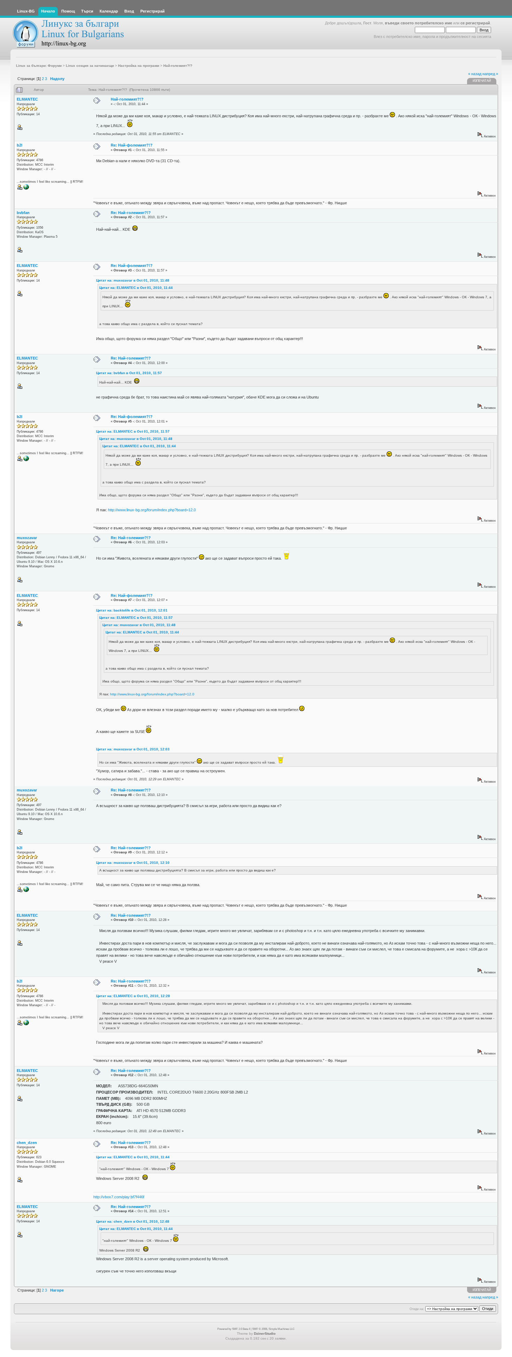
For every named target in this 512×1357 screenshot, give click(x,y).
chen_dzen (27, 1143)
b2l (19, 145)
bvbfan (23, 213)
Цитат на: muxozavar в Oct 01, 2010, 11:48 (132, 280)
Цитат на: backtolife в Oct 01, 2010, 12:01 (132, 610)
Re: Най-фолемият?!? (132, 145)
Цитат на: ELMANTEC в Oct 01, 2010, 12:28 (133, 996)
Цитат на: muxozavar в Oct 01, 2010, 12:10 (133, 863)
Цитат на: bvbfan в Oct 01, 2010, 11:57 (129, 373)
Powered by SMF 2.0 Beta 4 (233, 1329)
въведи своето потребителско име (418, 23)
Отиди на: (417, 1309)
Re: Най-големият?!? (131, 213)
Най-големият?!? (127, 99)
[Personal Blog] (26, 188)
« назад (474, 74)
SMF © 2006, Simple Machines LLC (273, 1329)
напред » (490, 74)
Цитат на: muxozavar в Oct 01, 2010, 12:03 (133, 749)
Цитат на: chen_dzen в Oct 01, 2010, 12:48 (132, 1221)
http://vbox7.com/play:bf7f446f (118, 1197)
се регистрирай (475, 23)
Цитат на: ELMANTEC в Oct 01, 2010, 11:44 (136, 288)
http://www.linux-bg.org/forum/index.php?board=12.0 (152, 510)
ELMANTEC (27, 99)
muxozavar (27, 538)
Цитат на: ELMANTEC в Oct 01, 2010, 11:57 (133, 431)
